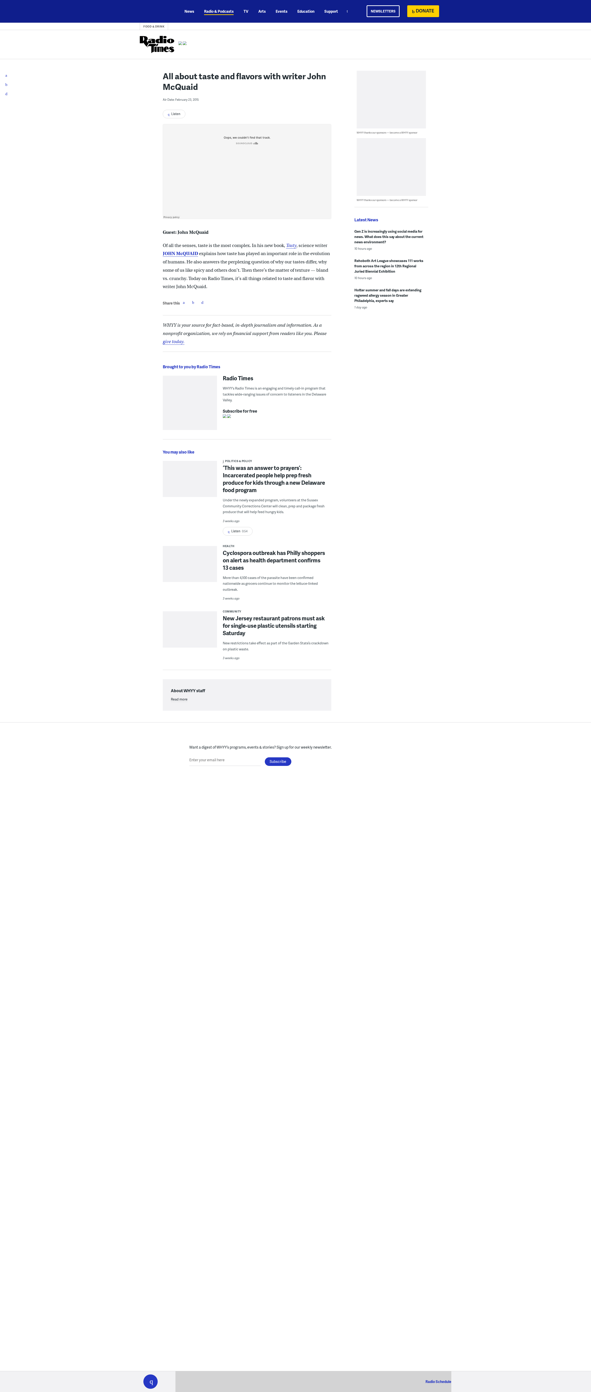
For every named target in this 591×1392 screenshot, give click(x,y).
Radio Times (238, 378)
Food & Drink (153, 26)
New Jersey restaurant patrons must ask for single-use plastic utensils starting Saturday (274, 625)
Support (331, 11)
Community (232, 611)
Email (202, 302)
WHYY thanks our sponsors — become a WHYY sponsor (387, 132)
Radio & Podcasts (219, 11)
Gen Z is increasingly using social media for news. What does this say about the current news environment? (388, 236)
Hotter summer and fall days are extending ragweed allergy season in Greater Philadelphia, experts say (387, 295)
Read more (179, 699)
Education (305, 11)
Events (281, 11)
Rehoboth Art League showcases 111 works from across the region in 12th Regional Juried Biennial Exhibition (388, 266)
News (189, 11)
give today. (173, 341)
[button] (150, 1381)
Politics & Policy (238, 461)
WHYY (156, 11)
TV (246, 11)
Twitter (193, 302)
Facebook (183, 302)
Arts (262, 11)
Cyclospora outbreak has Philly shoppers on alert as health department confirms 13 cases (274, 560)
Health (228, 546)
